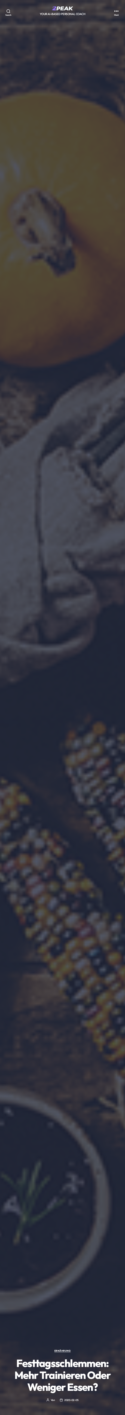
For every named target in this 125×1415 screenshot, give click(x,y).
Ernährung (62, 1350)
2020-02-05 (71, 1400)
